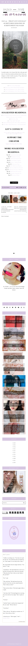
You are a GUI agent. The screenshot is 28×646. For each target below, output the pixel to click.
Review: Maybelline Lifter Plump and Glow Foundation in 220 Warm (14, 416)
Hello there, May (14, 119)
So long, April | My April (14, 120)
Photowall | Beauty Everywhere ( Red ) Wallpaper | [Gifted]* (14, 369)
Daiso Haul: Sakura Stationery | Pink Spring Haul (14, 124)
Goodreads (13, 133)
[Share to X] (17, 187)
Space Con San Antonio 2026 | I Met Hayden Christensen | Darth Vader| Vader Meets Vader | (14, 381)
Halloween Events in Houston (16, 169)
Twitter (10, 132)
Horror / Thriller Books (16, 162)
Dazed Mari (12, 643)
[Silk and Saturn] (14, 532)
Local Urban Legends (16, 160)
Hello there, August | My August (14, 333)
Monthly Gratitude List (16, 173)
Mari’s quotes (6, 554)
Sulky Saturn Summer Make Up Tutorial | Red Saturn (14, 405)
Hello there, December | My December (14, 393)
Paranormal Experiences (16, 158)
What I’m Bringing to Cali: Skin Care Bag (14, 91)
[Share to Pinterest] (21, 187)
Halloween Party (16, 164)
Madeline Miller (6, 618)
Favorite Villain (16, 175)
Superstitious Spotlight (15, 154)
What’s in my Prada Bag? (14, 85)
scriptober (6, 187)
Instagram (15, 132)
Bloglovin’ (21, 132)
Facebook (6, 132)
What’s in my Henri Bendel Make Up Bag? (14, 87)
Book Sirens (19, 133)
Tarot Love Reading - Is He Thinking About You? (14, 345)
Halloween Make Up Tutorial (16, 167)
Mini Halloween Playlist (16, 165)
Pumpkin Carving (16, 156)
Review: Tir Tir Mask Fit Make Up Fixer (14, 322)
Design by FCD (18, 643)
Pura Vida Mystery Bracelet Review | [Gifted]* (14, 357)
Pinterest (8, 133)
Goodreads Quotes (22, 621)
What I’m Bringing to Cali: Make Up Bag (14, 89)
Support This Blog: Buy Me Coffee (14, 143)
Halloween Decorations (16, 171)
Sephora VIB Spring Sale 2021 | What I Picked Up (14, 122)
